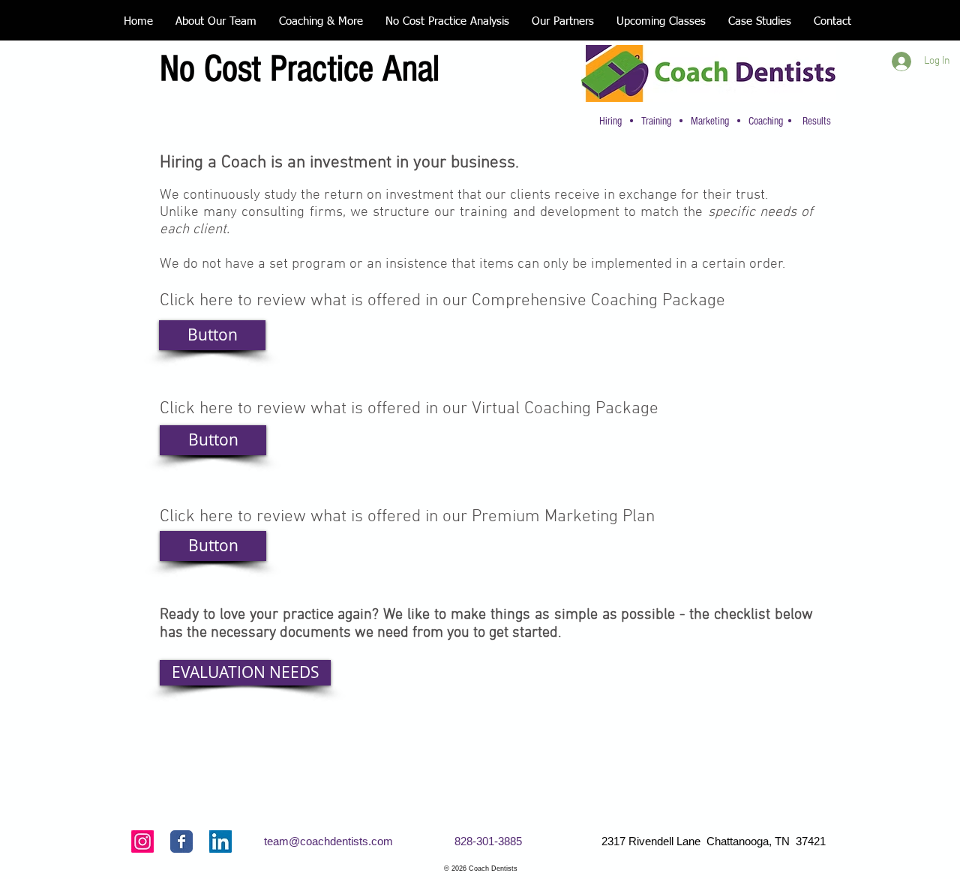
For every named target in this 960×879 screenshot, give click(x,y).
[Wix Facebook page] (181, 841)
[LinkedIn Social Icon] (220, 841)
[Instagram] (142, 841)
